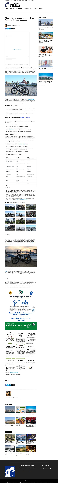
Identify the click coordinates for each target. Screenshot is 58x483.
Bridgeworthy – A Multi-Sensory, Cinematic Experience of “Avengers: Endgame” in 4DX (31, 442)
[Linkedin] (10, 28)
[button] (51, 9)
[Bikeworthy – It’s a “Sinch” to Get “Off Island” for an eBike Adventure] (10, 437)
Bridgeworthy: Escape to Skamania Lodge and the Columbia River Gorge (20, 454)
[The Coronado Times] (12, 4)
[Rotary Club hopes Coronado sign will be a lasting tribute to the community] (31, 409)
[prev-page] (5, 428)
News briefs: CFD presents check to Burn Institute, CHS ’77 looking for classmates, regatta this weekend (31, 425)
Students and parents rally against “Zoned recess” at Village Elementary (46, 41)
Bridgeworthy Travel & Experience (12, 25)
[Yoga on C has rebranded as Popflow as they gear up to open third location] (46, 49)
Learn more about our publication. (27, 471)
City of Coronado (18, 412)
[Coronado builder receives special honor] (46, 63)
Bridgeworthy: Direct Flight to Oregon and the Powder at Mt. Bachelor (20, 442)
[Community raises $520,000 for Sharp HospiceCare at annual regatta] (10, 409)
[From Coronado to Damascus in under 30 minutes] (21, 420)
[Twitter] (8, 28)
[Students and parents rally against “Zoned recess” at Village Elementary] (46, 35)
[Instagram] (43, 468)
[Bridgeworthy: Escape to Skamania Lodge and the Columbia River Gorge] (21, 448)
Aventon (6, 271)
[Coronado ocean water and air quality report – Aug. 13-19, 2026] (10, 420)
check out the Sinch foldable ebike (21, 199)
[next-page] (6, 428)
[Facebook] (6, 28)
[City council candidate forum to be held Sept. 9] (21, 409)
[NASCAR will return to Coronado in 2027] (46, 22)
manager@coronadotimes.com (26, 474)
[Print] (14, 28)
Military (39, 29)
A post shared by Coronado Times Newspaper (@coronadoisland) (17, 64)
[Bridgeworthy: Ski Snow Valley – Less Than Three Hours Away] (10, 448)
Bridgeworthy (17, 423)
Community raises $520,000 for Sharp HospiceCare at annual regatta (9, 415)
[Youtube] (50, 468)
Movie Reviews (28, 440)
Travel (16, 440)
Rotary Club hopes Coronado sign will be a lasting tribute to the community (30, 415)
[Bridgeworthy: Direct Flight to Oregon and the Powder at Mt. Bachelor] (21, 437)
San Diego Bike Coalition (14, 372)
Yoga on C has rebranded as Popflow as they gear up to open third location (45, 55)
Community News (7, 412)
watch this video (11, 129)
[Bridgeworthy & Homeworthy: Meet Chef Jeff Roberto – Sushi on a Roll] (31, 448)
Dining (16, 451)
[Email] (12, 28)
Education (40, 43)
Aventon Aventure (31, 99)
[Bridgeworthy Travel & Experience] (6, 25)
